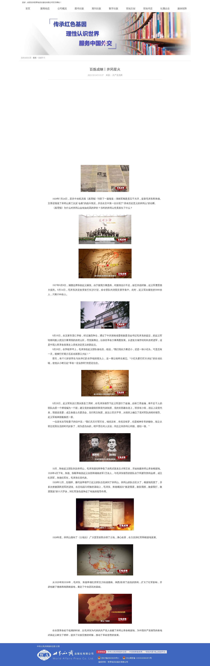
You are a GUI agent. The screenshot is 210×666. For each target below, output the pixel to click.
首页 (28, 8)
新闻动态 (45, 8)
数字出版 (113, 8)
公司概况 (62, 8)
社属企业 (165, 8)
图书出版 (79, 8)
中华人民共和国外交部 (117, 652)
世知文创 (130, 8)
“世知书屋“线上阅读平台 (155, 652)
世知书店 (147, 8)
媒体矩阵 (182, 8)
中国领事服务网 (135, 652)
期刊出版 (96, 8)
